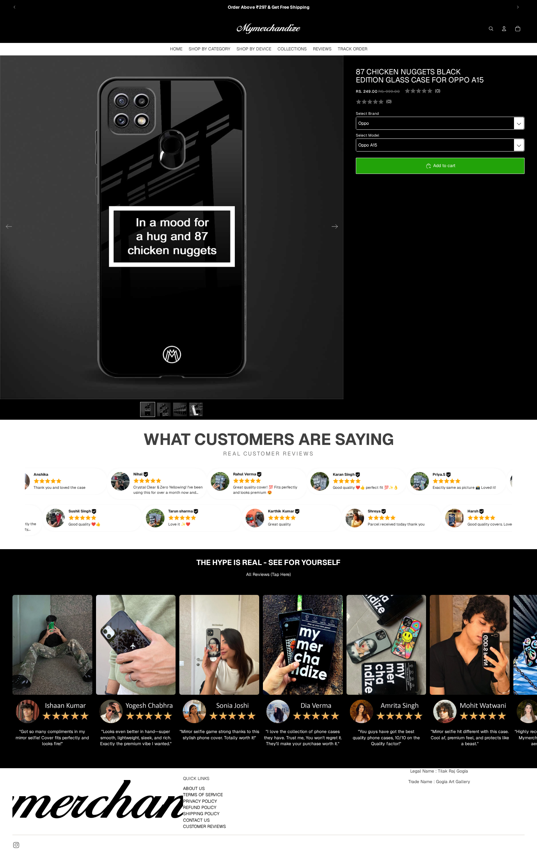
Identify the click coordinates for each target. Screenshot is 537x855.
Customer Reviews (204, 826)
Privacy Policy (200, 801)
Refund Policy (199, 807)
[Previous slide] (14, 7)
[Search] (491, 28)
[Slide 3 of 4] (180, 409)
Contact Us (196, 820)
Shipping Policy (201, 813)
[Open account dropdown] (504, 28)
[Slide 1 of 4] (147, 409)
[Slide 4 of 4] (196, 409)
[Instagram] (16, 845)
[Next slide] (518, 7)
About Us (194, 788)
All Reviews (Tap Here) (268, 574)
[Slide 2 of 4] (164, 409)
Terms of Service (203, 794)
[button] (67, 481)
